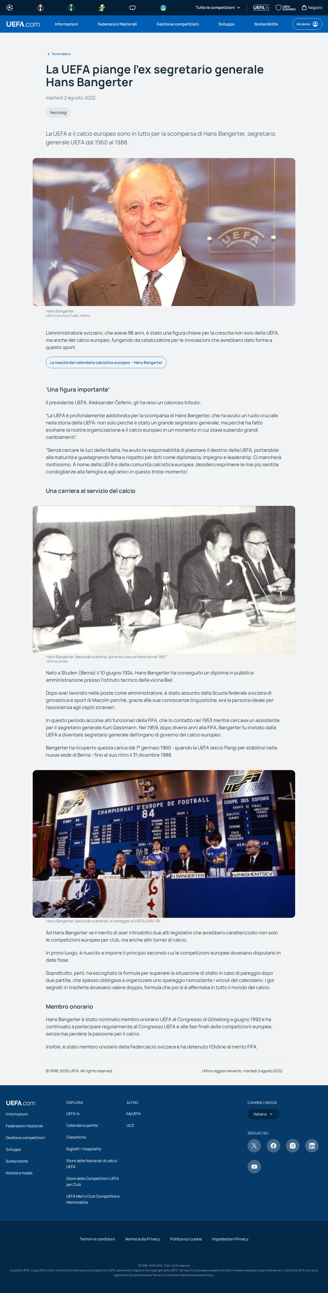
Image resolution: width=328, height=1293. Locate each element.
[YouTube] (254, 1172)
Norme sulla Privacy (142, 1239)
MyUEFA (134, 1113)
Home (23, 24)
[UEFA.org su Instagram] (292, 1151)
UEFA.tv (73, 1113)
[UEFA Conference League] (71, 7)
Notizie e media (19, 1173)
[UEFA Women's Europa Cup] (102, 7)
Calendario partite (82, 1125)
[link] (66, 24)
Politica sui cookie (186, 1239)
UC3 (130, 1125)
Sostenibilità (17, 1161)
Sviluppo (13, 1149)
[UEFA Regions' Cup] (163, 7)
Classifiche (76, 1137)
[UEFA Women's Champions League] (132, 7)
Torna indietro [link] (61, 54)
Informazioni (17, 1114)
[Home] (21, 1103)
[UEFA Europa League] (40, 7)
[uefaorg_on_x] (254, 1151)
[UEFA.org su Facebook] (273, 1151)
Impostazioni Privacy (230, 1239)
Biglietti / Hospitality (83, 1149)
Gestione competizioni (25, 1137)
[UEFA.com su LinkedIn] (312, 1151)
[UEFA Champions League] (9, 7)
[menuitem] (70, 24)
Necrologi (58, 112)
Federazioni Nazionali (24, 1125)
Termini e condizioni (97, 1239)
